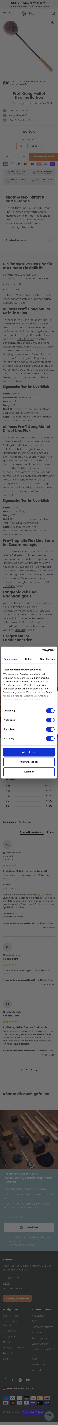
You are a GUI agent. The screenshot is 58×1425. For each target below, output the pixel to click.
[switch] (50, 720)
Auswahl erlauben (29, 762)
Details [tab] (28, 659)
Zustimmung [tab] (10, 659)
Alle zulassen (29, 752)
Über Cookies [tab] (47, 659)
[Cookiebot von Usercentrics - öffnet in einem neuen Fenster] (42, 651)
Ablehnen (29, 771)
